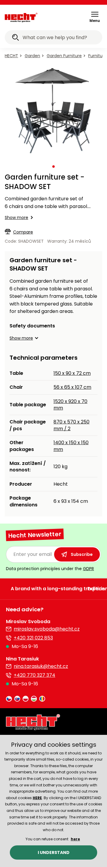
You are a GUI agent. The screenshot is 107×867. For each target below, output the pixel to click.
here (75, 839)
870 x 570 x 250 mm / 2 (71, 425)
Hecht (11, 56)
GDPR (88, 569)
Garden (32, 56)
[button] (94, 17)
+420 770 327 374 (34, 675)
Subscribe (82, 554)
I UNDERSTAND (54, 852)
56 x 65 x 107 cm (72, 387)
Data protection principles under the (50, 569)
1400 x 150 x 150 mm (71, 445)
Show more (16, 217)
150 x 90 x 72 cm (72, 373)
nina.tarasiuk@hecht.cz (41, 666)
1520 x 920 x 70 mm (70, 404)
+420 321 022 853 (33, 637)
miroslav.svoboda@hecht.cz (47, 629)
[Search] (15, 38)
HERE (37, 797)
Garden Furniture (64, 56)
